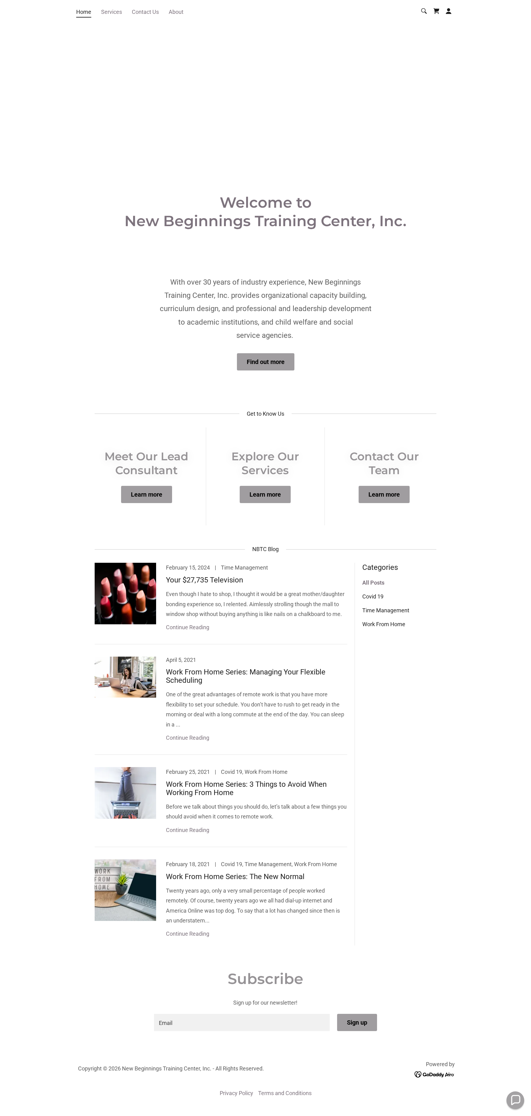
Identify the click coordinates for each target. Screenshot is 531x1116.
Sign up (357, 1022)
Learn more (146, 494)
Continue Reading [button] (187, 627)
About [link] (176, 12)
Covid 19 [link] (373, 596)
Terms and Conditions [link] (285, 1093)
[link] (436, 11)
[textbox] (241, 1022)
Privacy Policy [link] (236, 1093)
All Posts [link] (373, 582)
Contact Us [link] (145, 12)
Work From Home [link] (383, 624)
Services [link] (111, 12)
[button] (448, 11)
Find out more (266, 362)
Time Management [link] (385, 610)
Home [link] (83, 12)
